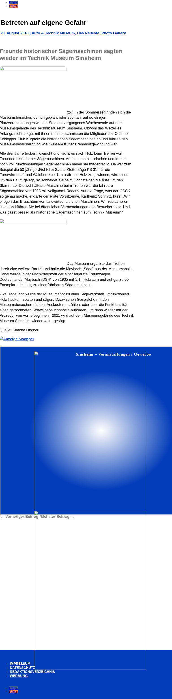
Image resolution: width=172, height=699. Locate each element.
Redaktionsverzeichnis (32, 672)
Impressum (20, 664)
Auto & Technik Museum (53, 33)
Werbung (19, 676)
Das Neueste (88, 33)
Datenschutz (22, 668)
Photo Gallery (113, 33)
